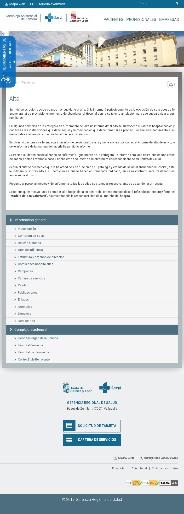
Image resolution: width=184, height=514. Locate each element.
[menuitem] (113, 19)
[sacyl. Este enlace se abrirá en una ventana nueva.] (110, 387)
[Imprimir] (171, 84)
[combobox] (155, 3)
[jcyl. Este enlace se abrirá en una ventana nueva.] (77, 387)
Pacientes (28, 82)
